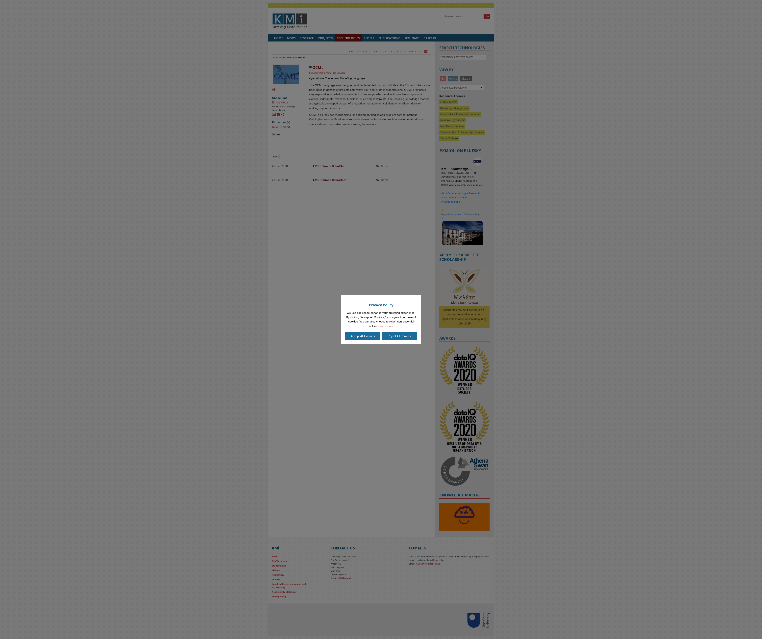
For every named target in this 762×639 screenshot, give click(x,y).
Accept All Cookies (362, 336)
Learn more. (386, 326)
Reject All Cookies (399, 336)
